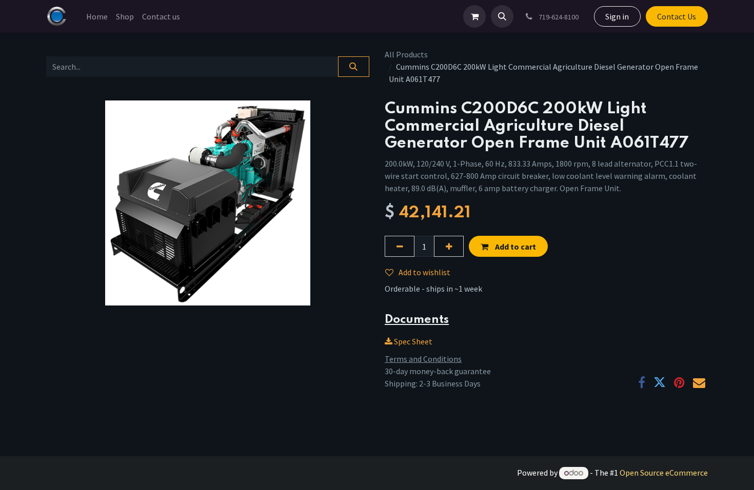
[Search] (353, 66)
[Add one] (449, 246)
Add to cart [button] (514, 246)
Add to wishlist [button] (424, 272)
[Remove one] (399, 246)
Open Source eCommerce (664, 472)
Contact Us (676, 16)
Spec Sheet (412, 341)
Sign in (617, 16)
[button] (502, 16)
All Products (406, 54)
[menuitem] (97, 16)
